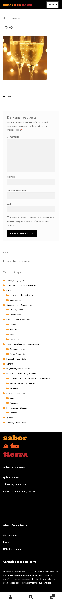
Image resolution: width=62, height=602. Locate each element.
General (9, 363)
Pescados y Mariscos (15, 393)
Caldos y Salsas (16, 309)
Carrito (47, 594)
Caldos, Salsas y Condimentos (19, 305)
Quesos (9, 417)
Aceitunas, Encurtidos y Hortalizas (21, 285)
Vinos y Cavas (15, 300)
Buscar (31, 597)
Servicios (14, 388)
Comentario (13, 136)
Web (9, 203)
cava (15, 18)
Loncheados (15, 339)
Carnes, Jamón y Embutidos (18, 319)
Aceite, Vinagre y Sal (15, 280)
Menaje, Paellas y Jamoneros (22, 383)
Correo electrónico (17, 190)
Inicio (9, 18)
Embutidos (14, 329)
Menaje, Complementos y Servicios (21, 373)
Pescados (14, 403)
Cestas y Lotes (16, 412)
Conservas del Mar (18, 349)
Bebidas (10, 290)
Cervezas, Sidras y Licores (21, 295)
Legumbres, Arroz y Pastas (18, 368)
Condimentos (15, 314)
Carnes (13, 324)
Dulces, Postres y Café (16, 359)
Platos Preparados (18, 354)
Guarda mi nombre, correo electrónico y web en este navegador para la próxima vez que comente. (30, 221)
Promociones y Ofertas (16, 407)
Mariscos (14, 398)
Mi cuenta (10, 597)
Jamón (13, 334)
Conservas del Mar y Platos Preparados (23, 344)
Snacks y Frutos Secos (16, 422)
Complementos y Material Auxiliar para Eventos (30, 378)
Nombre (12, 176)
